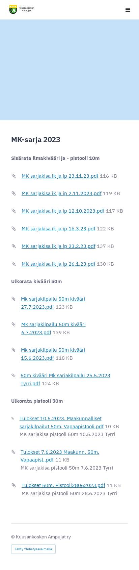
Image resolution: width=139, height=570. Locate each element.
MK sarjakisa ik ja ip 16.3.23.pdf (58, 228)
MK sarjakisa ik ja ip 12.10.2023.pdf (63, 211)
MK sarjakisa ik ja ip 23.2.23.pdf (58, 246)
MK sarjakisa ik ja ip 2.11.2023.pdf (62, 193)
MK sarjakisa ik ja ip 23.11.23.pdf (60, 176)
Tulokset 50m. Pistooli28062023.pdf (63, 485)
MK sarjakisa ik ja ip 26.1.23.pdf (58, 264)
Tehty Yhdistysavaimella (33, 549)
